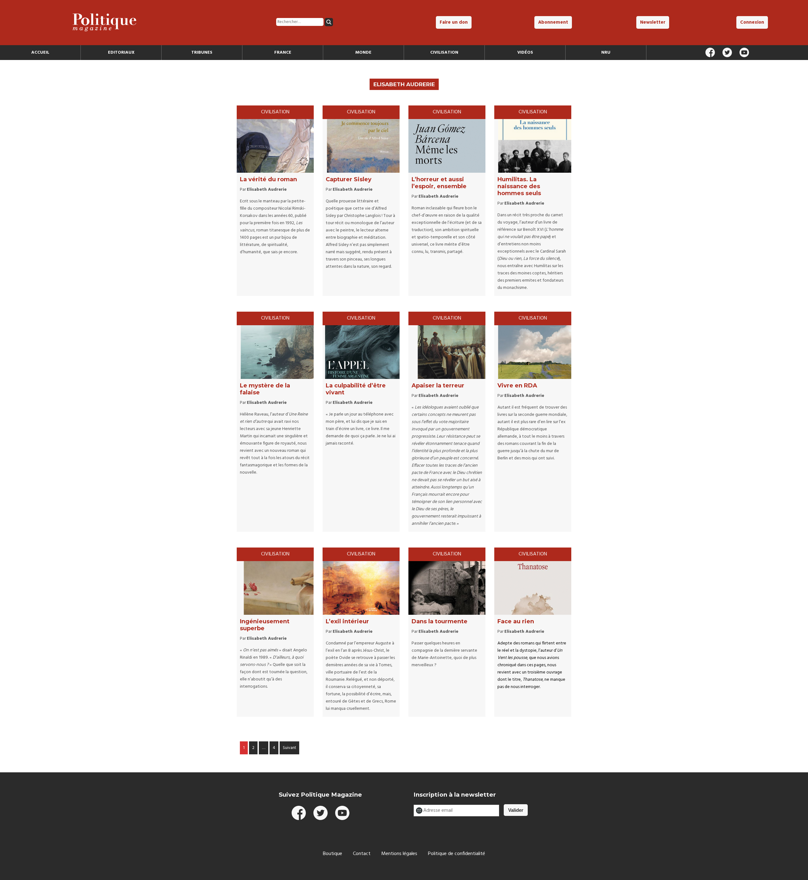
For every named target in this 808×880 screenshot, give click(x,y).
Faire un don (454, 22)
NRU (605, 52)
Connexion (752, 22)
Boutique (332, 854)
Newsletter (652, 22)
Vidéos (525, 52)
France (282, 52)
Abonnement (553, 22)
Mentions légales (399, 854)
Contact (362, 854)
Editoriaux (121, 52)
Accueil (40, 52)
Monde (363, 52)
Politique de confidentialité (456, 854)
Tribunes (201, 52)
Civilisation (444, 52)
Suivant (289, 748)
